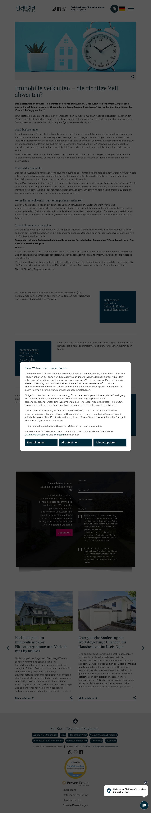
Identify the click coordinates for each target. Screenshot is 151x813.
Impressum (60, 434)
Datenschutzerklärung (36, 434)
